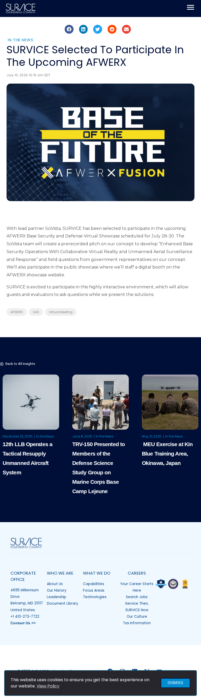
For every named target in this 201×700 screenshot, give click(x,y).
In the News (21, 40)
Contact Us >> (23, 623)
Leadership (56, 596)
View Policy (48, 686)
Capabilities (93, 583)
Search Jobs (137, 596)
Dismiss (175, 683)
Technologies (95, 596)
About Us (55, 583)
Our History (56, 590)
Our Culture (137, 616)
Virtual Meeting (60, 312)
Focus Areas (93, 590)
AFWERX (16, 312)
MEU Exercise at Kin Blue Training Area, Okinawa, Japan (167, 453)
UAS (36, 312)
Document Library (62, 603)
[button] (69, 29)
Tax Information (137, 623)
